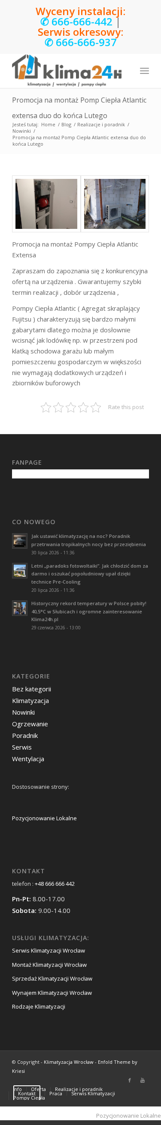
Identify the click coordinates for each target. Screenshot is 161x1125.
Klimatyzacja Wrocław (69, 1062)
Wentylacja (28, 758)
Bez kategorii (31, 688)
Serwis (22, 747)
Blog (66, 124)
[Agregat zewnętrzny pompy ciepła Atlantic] (115, 203)
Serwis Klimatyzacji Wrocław (48, 950)
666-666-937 (86, 42)
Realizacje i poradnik (101, 124)
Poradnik (25, 735)
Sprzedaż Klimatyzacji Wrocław (52, 978)
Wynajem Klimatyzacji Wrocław (52, 993)
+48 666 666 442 (55, 884)
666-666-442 (82, 21)
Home (48, 124)
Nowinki (21, 131)
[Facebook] (129, 1080)
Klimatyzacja (30, 700)
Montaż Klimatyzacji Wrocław (49, 965)
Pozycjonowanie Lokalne (44, 818)
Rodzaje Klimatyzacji (38, 1006)
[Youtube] (142, 1080)
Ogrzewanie (30, 723)
